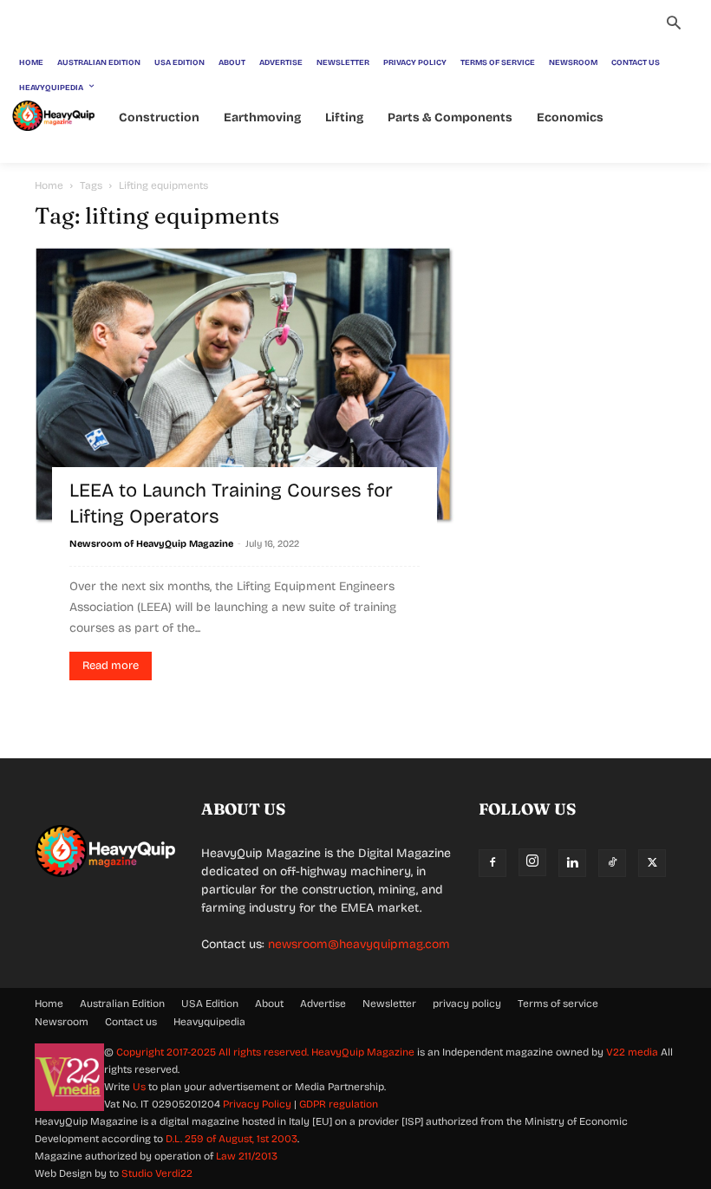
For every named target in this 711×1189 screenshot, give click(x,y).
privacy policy (467, 1003)
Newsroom (61, 1022)
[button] (674, 25)
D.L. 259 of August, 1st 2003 (231, 1139)
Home (49, 185)
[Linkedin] (572, 863)
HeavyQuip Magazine (362, 1052)
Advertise (323, 1003)
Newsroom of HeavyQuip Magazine (151, 543)
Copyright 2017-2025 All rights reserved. (213, 1052)
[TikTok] (612, 863)
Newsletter (389, 1003)
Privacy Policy (257, 1104)
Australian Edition (122, 1003)
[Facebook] (492, 863)
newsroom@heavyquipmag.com (359, 944)
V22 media (632, 1052)
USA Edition (209, 1003)
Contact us (131, 1022)
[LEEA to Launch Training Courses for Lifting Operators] (244, 385)
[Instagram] (532, 862)
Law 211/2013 (246, 1156)
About (269, 1003)
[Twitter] (652, 863)
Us (139, 1087)
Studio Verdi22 (156, 1173)
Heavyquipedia (209, 1022)
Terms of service (558, 1003)
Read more (110, 665)
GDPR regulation (338, 1104)
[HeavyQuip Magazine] (53, 116)
